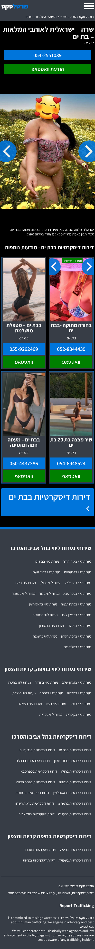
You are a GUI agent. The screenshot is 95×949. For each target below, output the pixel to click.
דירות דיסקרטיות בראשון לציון (72, 792)
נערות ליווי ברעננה (45, 636)
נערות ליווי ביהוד (25, 582)
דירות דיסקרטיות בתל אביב (37, 814)
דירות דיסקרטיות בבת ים (49, 496)
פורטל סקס (86, 17)
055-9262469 (24, 348)
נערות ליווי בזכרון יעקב (76, 682)
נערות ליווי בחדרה (46, 682)
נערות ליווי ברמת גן (51, 625)
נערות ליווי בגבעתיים (77, 572)
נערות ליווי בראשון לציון (76, 615)
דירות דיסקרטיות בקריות (39, 860)
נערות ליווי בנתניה (24, 593)
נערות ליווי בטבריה (79, 693)
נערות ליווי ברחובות (45, 615)
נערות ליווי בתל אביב (77, 647)
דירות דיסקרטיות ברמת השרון (34, 803)
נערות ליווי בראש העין (43, 604)
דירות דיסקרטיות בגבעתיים (37, 750)
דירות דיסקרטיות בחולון (76, 771)
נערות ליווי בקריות (51, 714)
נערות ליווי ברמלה (79, 625)
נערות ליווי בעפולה (30, 703)
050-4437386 (24, 463)
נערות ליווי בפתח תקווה (76, 604)
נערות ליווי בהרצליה (78, 582)
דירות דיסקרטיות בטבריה (40, 849)
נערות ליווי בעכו (56, 703)
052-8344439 (71, 348)
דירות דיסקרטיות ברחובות (32, 792)
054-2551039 (47, 55)
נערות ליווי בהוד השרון (46, 572)
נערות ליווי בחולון (51, 582)
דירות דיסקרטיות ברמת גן (74, 803)
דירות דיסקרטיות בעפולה (74, 860)
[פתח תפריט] (89, 6)
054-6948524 (71, 463)
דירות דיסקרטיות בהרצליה (33, 760)
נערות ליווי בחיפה (19, 682)
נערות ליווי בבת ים (47, 561)
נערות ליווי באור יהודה (77, 561)
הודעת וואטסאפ (47, 69)
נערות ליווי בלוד (49, 593)
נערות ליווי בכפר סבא (77, 593)
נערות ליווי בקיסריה (78, 714)
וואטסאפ (71, 361)
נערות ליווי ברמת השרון (76, 636)
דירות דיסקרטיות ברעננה (74, 814)
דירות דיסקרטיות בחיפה (75, 849)
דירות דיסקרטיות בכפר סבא (39, 771)
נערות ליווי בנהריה (51, 693)
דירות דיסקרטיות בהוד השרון (72, 760)
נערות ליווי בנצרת (24, 693)
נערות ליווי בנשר (80, 703)
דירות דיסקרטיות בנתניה (75, 782)
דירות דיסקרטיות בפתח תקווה (35, 782)
